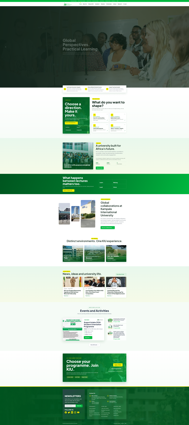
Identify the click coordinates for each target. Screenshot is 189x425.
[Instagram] (75, 412)
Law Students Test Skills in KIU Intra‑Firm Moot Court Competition (94, 292)
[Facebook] (66, 412)
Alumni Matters (92, 408)
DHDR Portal (116, 415)
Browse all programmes (71, 122)
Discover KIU (100, 168)
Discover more (67, 259)
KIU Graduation (104, 416)
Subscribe (79, 405)
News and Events (117, 408)
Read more (87, 337)
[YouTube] (78, 412)
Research (120, 4)
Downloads (116, 413)
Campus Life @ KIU (117, 411)
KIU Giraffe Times (104, 414)
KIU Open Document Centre (105, 411)
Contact (122, 423)
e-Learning (116, 410)
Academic (97, 4)
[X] (69, 412)
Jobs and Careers (105, 408)
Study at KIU (90, 4)
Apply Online (117, 365)
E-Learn (125, 4)
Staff (125, 423)
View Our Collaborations (107, 227)
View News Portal (120, 274)
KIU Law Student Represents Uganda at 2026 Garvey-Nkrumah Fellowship (72, 292)
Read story (66, 295)
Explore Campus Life (67, 190)
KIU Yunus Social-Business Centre (94, 415)
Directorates (109, 4)
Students (103, 4)
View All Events (93, 344)
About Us (85, 4)
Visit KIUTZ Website (111, 259)
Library (114, 4)
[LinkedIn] (72, 412)
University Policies (117, 423)
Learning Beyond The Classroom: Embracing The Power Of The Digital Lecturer (116, 292)
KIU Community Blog (105, 412)
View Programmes (116, 368)
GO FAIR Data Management (92, 411)
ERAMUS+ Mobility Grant (94, 412)
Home (80, 4)
